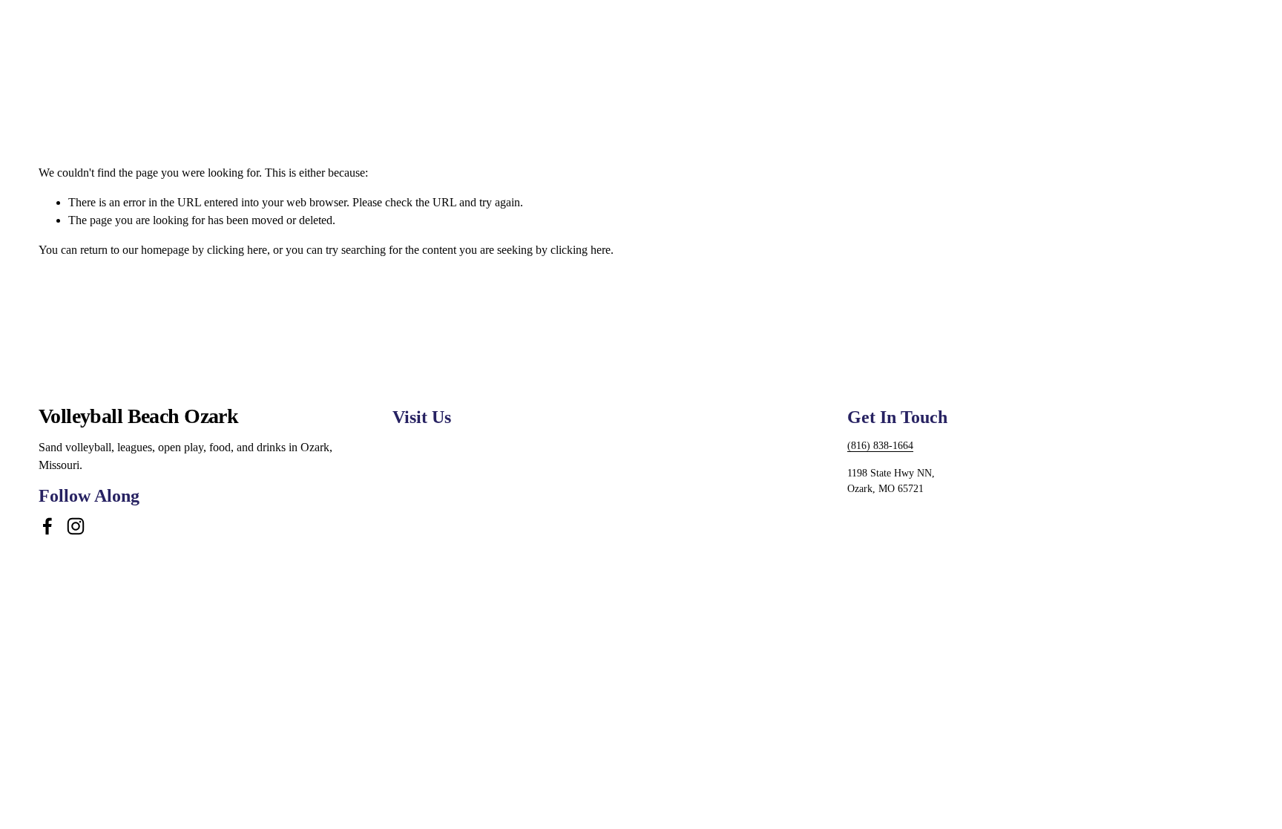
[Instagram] (76, 526)
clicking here (237, 249)
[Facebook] (47, 526)
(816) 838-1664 (880, 445)
